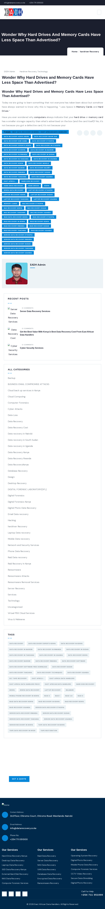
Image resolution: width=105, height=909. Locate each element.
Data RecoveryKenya (18, 464)
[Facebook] (11, 893)
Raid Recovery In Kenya (19, 563)
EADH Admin (9, 71)
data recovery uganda (42, 177)
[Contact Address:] (5, 815)
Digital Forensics (16, 495)
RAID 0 (47, 696)
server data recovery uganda (18, 253)
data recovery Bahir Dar (45, 136)
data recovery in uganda (45, 159)
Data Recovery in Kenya (14, 150)
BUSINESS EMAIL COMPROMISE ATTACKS (28, 384)
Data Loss (13, 415)
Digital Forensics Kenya (19, 501)
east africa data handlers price (24, 684)
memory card (96, 117)
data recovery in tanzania (16, 159)
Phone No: (14, 835)
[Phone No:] (5, 838)
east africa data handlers (62, 678)
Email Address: (16, 824)
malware (70, 690)
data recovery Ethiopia (43, 141)
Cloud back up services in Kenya (24, 390)
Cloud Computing (16, 396)
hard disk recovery (30, 181)
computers (40, 117)
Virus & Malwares (16, 619)
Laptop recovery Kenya (14, 195)
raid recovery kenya (39, 221)
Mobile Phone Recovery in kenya (24, 696)
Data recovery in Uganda (20, 446)
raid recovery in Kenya (14, 221)
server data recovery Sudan (17, 244)
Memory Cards (84, 106)
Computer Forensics (18, 402)
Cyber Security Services (31, 348)
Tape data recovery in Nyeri (22, 730)
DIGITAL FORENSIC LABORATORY (27, 489)
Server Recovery (16, 588)
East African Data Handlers (58, 684)
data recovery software (73, 661)
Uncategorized (15, 607)
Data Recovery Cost (18, 427)
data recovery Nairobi (14, 168)
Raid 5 (80, 696)
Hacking (12, 520)
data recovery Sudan (40, 172)
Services (12, 594)
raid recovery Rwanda (14, 226)
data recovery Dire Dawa (15, 141)
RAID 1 (57, 696)
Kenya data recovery (13, 190)
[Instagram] (18, 893)
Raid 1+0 (68, 696)
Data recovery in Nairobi (42, 150)
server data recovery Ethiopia (18, 235)
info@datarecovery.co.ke (23, 828)
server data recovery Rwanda (18, 239)
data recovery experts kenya (17, 145)
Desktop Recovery (17, 483)
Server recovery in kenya (21, 725)
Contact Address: (17, 812)
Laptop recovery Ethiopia (40, 190)
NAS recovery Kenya (13, 208)
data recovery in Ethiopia (48, 145)
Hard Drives (33, 186)
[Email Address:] (5, 827)
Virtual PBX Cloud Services (21, 613)
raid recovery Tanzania (15, 230)
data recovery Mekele (38, 163)
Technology (42, 71)
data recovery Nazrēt (40, 168)
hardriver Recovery (89, 51)
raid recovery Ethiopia (43, 217)
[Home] (5, 805)
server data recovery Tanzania (18, 248)
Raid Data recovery (17, 557)
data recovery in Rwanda (15, 154)
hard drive (79, 117)
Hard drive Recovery (13, 186)
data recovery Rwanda (14, 172)
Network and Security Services (23, 545)
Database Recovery (18, 470)
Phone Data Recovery (19, 551)
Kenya (46, 186)
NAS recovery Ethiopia (32, 203)
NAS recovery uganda (40, 212)
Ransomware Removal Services (23, 582)
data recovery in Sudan (43, 154)
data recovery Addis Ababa (16, 136)
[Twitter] (4, 893)
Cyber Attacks (15, 409)
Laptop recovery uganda (45, 199)
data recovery (16, 643)
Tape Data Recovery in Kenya (51, 725)
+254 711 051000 (92, 895)
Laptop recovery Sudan (42, 195)
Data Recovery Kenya (18, 452)
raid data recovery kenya (16, 217)
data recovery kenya (13, 163)
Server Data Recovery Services (35, 311)
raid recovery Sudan (39, 226)
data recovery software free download (28, 667)
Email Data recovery (18, 514)
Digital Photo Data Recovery (22, 508)
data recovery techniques (49, 672)
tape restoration (49, 730)
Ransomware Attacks (18, 576)
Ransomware (14, 569)
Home (74, 51)
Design (11, 477)
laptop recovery (53, 690)
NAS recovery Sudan (36, 208)
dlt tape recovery (18, 678)
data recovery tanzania (15, 177)
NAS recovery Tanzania (14, 212)
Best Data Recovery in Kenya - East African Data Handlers (39, 132)
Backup (11, 378)
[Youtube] (24, 893)
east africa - (10, 181)
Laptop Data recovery (19, 532)
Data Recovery (15, 421)
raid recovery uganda (41, 230)
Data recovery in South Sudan (23, 440)
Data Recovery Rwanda (19, 458)
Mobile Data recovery (19, 538)
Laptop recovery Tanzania (16, 199)
